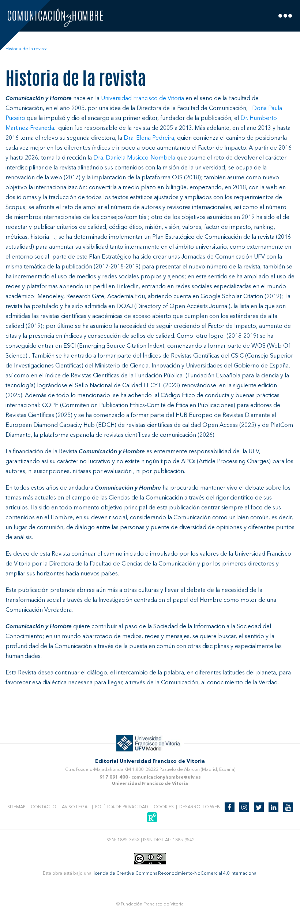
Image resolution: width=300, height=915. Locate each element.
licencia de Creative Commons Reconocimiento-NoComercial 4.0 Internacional (175, 873)
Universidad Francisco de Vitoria (150, 784)
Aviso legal (76, 807)
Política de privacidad (121, 807)
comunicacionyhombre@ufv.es (166, 777)
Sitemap (16, 807)
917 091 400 (114, 777)
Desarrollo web (199, 807)
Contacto (43, 807)
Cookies (164, 807)
